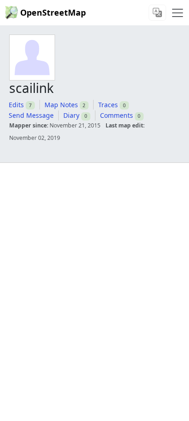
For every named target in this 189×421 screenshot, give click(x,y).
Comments (116, 115)
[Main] (177, 13)
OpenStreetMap (53, 12)
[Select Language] (157, 13)
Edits (16, 104)
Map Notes (61, 104)
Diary (71, 115)
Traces (108, 104)
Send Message (31, 115)
